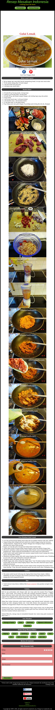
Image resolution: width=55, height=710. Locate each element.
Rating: (4, 650)
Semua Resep (33, 8)
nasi (50, 633)
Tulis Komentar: (6, 665)
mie (11, 637)
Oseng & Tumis (9, 622)
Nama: (3, 653)
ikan (33, 633)
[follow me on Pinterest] (27, 694)
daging (5, 633)
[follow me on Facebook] (27, 690)
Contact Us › (27, 702)
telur (33, 637)
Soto (20, 622)
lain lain (42, 637)
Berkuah (30, 622)
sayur (42, 633)
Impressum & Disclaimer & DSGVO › (27, 705)
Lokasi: (4, 659)
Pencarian (20, 8)
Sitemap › (27, 704)
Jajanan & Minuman (44, 622)
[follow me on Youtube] (27, 699)
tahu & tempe (21, 637)
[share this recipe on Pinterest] (31, 72)
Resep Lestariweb (32, 584)
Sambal (27, 626)
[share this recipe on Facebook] (24, 72)
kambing (24, 633)
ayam (15, 633)
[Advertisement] (27, 21)
